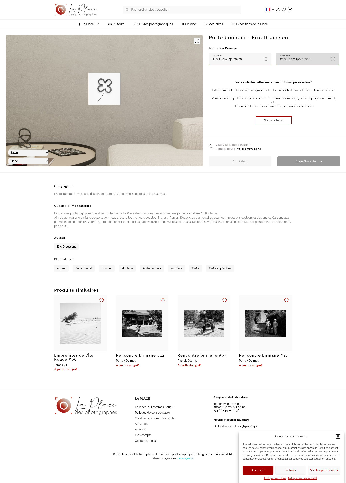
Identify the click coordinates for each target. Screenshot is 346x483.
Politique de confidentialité (302, 478)
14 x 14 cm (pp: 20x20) (228, 57)
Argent (61, 268)
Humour (106, 268)
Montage (127, 268)
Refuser (290, 470)
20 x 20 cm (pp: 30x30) (295, 57)
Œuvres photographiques (155, 24)
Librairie (190, 24)
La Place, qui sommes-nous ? (154, 407)
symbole (176, 268)
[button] (338, 436)
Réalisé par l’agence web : (165, 458)
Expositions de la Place (252, 24)
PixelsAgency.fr (186, 458)
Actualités (216, 24)
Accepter (258, 470)
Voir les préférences (324, 470)
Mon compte (143, 435)
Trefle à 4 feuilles (220, 268)
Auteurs (118, 24)
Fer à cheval (83, 268)
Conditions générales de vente (155, 418)
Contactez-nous (145, 440)
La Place (142, 399)
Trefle (195, 268)
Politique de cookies (275, 478)
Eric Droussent (66, 246)
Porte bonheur (152, 268)
